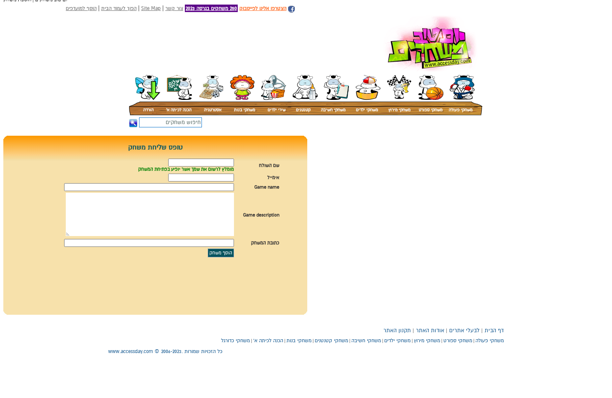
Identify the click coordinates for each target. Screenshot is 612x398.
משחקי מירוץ (399, 109)
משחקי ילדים (367, 109)
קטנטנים (303, 109)
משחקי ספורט (431, 109)
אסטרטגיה (212, 109)
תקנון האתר (397, 330)
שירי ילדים (277, 109)
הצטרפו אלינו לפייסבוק (262, 8)
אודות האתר (430, 330)
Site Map (151, 8)
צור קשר (174, 8)
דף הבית (494, 330)
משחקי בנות (244, 109)
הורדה (148, 109)
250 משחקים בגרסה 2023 (211, 8)
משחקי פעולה (461, 109)
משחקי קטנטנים (331, 340)
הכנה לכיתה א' (179, 109)
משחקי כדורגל (235, 340)
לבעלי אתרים (464, 330)
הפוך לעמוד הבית (119, 8)
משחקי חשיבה (333, 109)
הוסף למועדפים (81, 8)
